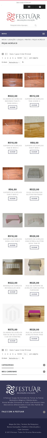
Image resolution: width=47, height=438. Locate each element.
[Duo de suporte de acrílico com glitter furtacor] (34, 267)
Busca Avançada (13, 427)
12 (25, 58)
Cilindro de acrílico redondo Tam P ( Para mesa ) (12, 101)
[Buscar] (35, 25)
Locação (12, 40)
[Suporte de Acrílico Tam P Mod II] (13, 173)
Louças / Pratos (24, 40)
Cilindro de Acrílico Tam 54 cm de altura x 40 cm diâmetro (12, 334)
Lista (6, 53)
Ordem (4, 62)
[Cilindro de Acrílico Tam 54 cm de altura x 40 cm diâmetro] (13, 313)
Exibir (20, 58)
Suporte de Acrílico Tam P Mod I (34, 147)
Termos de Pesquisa (29, 424)
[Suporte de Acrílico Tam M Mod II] (13, 127)
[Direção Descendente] (22, 62)
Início (4, 40)
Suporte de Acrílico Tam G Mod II (34, 100)
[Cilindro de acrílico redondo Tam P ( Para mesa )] (13, 80)
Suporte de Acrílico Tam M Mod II (12, 147)
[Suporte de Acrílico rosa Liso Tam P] (13, 220)
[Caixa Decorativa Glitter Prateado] (34, 173)
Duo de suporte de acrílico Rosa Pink (34, 333)
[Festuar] (23, 17)
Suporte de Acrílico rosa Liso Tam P (12, 240)
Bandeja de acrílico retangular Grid (12, 287)
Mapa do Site (14, 424)
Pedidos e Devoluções (30, 427)
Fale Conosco (23, 429)
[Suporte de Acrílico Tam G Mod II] (34, 80)
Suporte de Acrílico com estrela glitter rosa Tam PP (34, 241)
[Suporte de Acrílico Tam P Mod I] (34, 127)
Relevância (13, 62)
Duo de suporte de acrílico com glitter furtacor (34, 288)
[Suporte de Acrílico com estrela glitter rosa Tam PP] (34, 220)
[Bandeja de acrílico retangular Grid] (13, 267)
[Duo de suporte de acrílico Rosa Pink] (34, 313)
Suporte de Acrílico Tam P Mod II (12, 193)
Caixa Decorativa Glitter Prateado (34, 193)
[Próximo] (15, 58)
